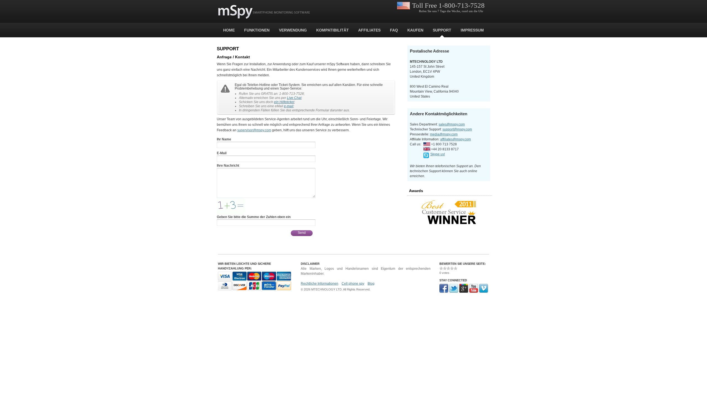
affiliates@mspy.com (455, 139)
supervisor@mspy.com (254, 130)
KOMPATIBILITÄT (332, 30)
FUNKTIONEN (257, 30)
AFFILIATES (369, 30)
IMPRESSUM (472, 30)
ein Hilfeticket (284, 102)
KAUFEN (415, 30)
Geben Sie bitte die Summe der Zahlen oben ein (254, 217)
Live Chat (294, 98)
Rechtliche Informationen (319, 284)
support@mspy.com (457, 129)
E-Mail (221, 153)
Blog (371, 284)
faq (394, 30)
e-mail (288, 106)
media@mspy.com (444, 134)
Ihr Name (224, 139)
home (229, 30)
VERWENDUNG (293, 30)
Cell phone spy (353, 284)
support (442, 30)
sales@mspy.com (452, 124)
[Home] (264, 12)
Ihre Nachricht (228, 165)
